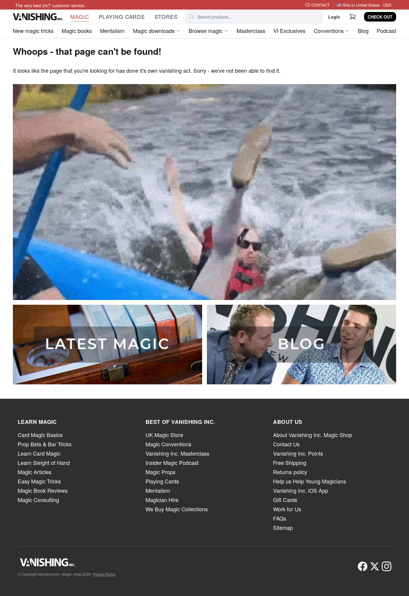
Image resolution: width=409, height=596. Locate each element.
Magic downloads (154, 30)
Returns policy (290, 472)
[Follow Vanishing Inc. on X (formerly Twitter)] (374, 566)
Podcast (386, 30)
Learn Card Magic (39, 453)
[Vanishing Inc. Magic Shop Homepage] (66, 562)
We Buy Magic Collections (177, 509)
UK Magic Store (164, 435)
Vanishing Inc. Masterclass (177, 453)
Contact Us (286, 444)
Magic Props (160, 472)
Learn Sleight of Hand (44, 462)
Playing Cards (162, 481)
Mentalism (112, 30)
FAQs (279, 518)
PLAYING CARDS (122, 16)
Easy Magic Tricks (39, 481)
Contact (320, 5)
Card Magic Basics (40, 435)
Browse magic (205, 30)
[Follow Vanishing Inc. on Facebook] (362, 566)
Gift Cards (285, 500)
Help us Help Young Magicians (309, 481)
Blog (363, 30)
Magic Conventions (168, 444)
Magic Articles (34, 472)
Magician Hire (162, 500)
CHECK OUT (380, 17)
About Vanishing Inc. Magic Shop (312, 435)
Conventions (329, 30)
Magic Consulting (38, 500)
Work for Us (287, 509)
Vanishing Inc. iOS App (300, 490)
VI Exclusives (289, 30)
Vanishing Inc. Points (298, 453)
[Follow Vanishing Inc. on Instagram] (386, 566)
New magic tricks (33, 30)
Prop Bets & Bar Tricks (45, 444)
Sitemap (283, 527)
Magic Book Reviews (43, 490)
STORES (166, 16)
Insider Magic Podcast (172, 462)
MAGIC (79, 16)
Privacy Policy (104, 574)
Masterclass (251, 30)
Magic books (77, 30)
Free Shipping (289, 462)
